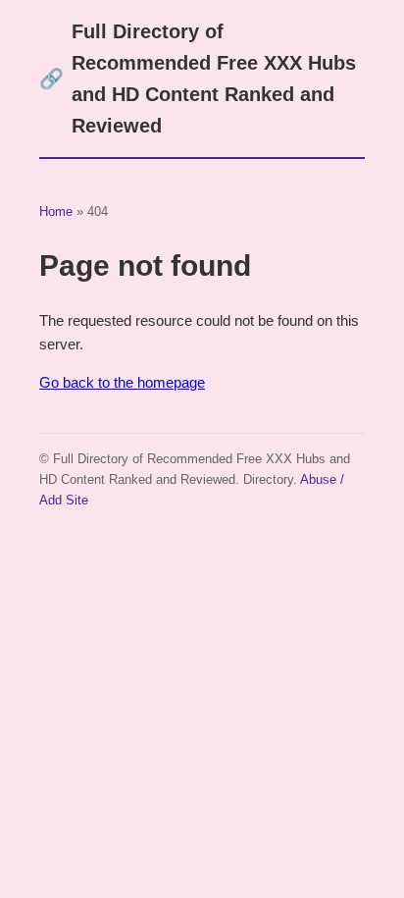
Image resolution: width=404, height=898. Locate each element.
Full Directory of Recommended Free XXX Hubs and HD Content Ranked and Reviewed (197, 78)
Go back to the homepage (122, 382)
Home (56, 211)
